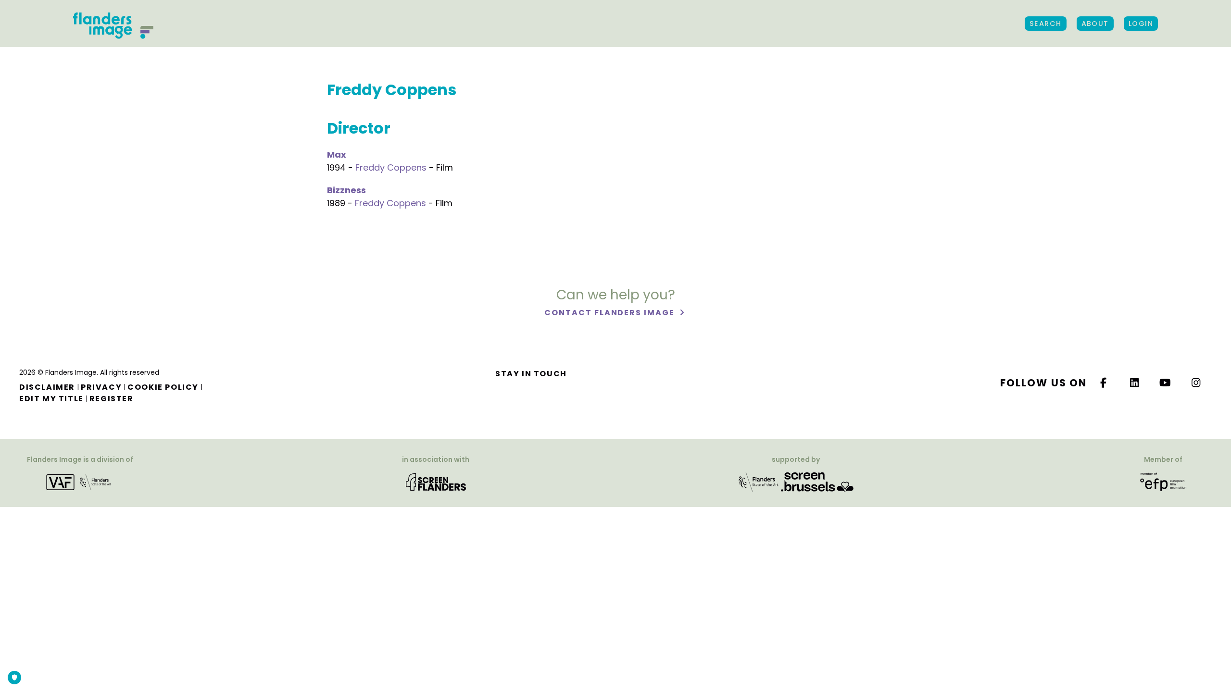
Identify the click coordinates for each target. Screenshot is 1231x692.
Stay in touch (531, 373)
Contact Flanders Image (610, 312)
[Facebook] (1103, 383)
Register (111, 398)
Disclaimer (47, 387)
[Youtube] (1165, 383)
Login (1141, 23)
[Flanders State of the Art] (759, 481)
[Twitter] (1135, 383)
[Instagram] (1196, 383)
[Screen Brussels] (817, 481)
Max (336, 154)
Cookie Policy (163, 387)
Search (1046, 23)
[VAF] (80, 481)
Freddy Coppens (391, 167)
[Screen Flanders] (436, 481)
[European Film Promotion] (1163, 481)
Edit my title (51, 398)
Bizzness (346, 190)
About (1095, 23)
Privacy (101, 387)
